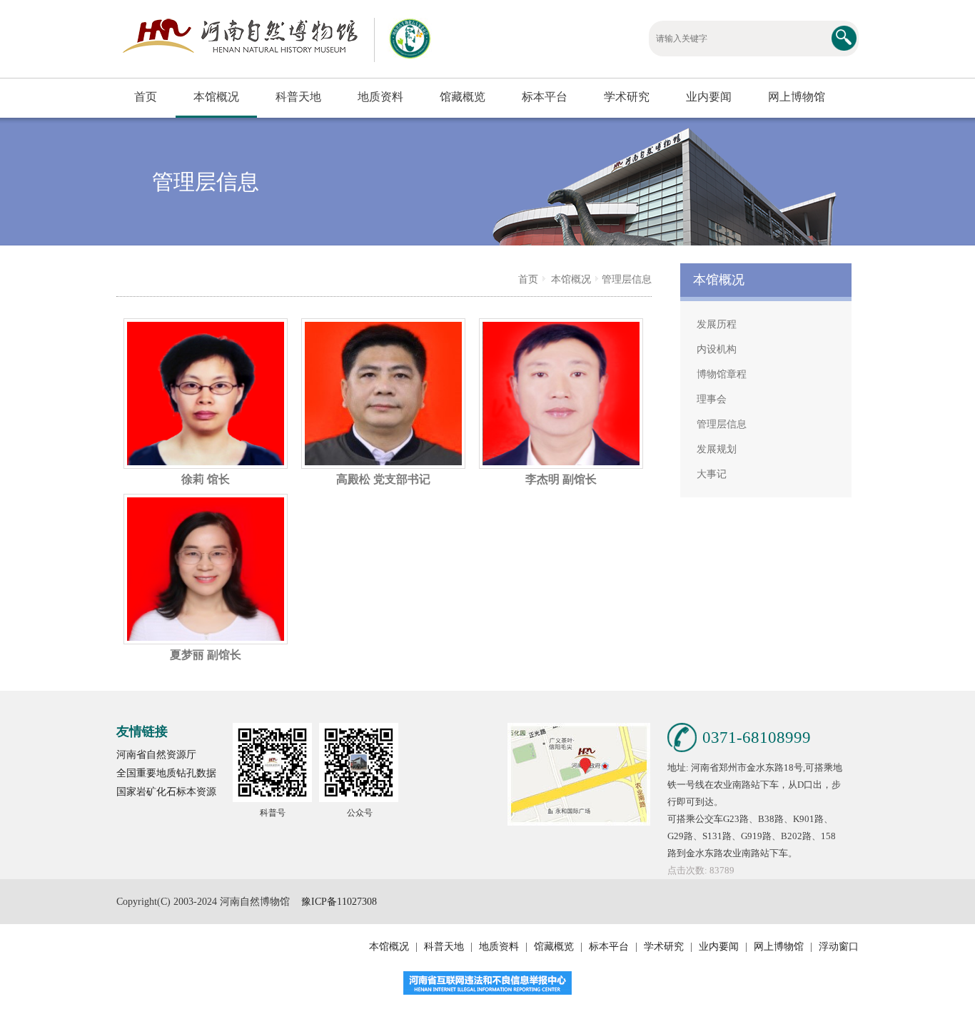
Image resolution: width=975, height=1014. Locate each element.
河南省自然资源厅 (156, 754)
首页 (145, 97)
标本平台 (544, 97)
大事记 (712, 474)
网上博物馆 (796, 97)
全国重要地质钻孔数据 (166, 773)
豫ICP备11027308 (339, 901)
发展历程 (717, 324)
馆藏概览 (462, 97)
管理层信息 (627, 279)
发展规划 (717, 449)
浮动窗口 (837, 946)
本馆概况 (216, 97)
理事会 (712, 399)
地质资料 (380, 97)
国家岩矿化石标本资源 (166, 791)
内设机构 (717, 349)
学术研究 (627, 97)
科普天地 (298, 97)
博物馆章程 (722, 374)
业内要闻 (709, 97)
